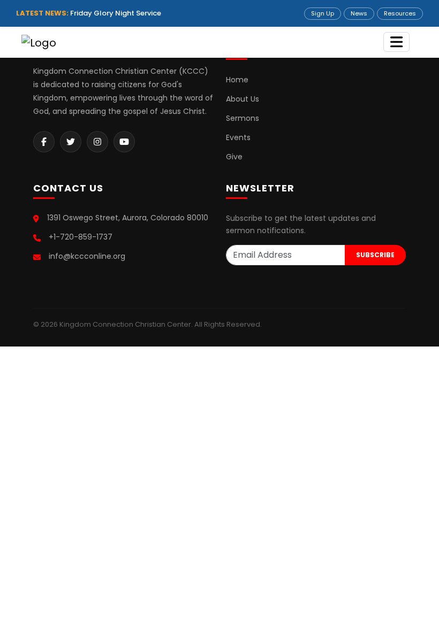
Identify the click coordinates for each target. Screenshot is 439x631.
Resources (400, 13)
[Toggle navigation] (396, 42)
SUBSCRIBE (375, 254)
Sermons (242, 118)
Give (234, 156)
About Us (242, 99)
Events (238, 137)
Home (237, 79)
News (359, 13)
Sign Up (322, 13)
